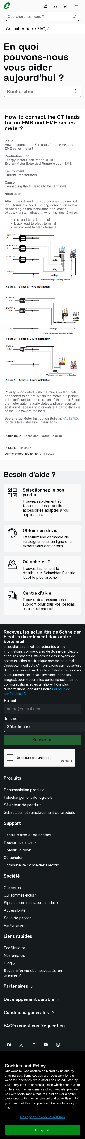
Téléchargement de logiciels (28, 797)
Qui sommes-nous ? (20, 895)
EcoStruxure (14, 948)
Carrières (12, 888)
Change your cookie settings (42, 1117)
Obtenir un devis (18, 850)
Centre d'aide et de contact (27, 835)
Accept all (42, 1130)
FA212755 (70, 418)
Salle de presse (17, 918)
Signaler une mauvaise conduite (31, 903)
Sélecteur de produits (23, 805)
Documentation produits (24, 790)
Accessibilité (15, 910)
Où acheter (13, 857)
